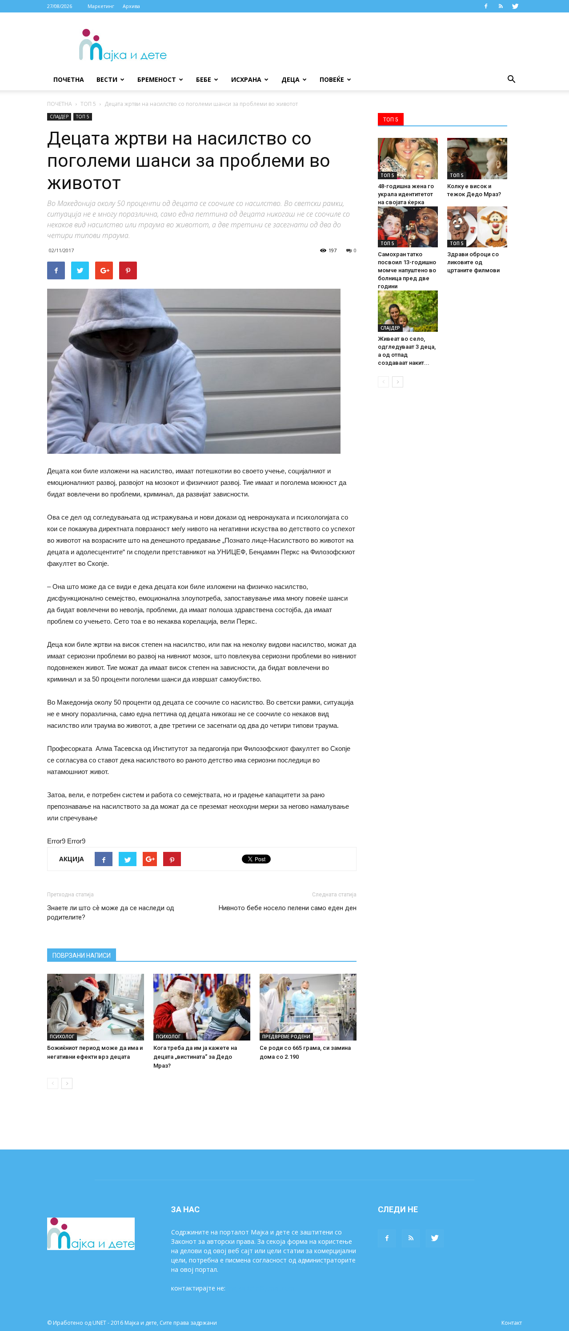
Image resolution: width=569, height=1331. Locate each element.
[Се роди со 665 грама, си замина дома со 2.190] (308, 1007)
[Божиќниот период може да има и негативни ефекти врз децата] (95, 1007)
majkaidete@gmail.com (261, 1288)
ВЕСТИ (106, 79)
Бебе (203, 79)
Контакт (511, 1323)
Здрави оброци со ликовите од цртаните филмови (473, 262)
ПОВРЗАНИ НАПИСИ (81, 955)
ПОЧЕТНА (59, 104)
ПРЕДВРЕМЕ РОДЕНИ (286, 1036)
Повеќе (332, 79)
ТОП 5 (88, 104)
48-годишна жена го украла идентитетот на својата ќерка (406, 194)
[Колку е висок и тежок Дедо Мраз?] (477, 158)
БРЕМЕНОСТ (156, 79)
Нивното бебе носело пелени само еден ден (288, 908)
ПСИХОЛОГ (62, 1036)
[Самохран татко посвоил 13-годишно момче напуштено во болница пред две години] (408, 227)
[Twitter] (515, 6)
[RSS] (500, 6)
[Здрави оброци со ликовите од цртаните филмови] (477, 227)
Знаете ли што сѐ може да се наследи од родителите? (110, 912)
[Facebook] (486, 6)
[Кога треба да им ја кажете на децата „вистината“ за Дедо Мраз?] (201, 1007)
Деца (290, 79)
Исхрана (246, 79)
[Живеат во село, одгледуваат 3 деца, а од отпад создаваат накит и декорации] (408, 311)
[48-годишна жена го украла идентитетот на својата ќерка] (408, 158)
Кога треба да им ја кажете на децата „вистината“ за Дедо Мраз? (195, 1057)
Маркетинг (101, 6)
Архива (131, 6)
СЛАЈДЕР (59, 116)
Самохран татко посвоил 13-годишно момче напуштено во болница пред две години (407, 270)
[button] (511, 79)
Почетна (68, 79)
